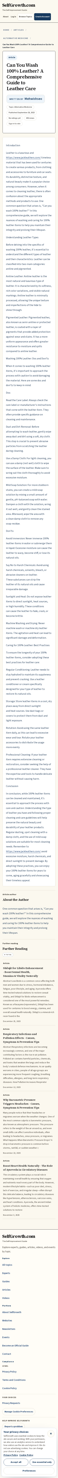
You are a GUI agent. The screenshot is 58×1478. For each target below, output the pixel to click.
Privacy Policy (9, 1371)
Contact (6, 1354)
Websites (7, 1320)
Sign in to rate (14, 123)
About (6, 16)
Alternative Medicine (15, 38)
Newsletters (8, 1329)
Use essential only (42, 1462)
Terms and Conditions (14, 1380)
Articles (19, 30)
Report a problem (14, 1426)
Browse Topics (25, 16)
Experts (6, 1273)
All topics (7, 1265)
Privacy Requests (11, 1403)
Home (6, 30)
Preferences (29, 1470)
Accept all (16, 1462)
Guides (6, 1281)
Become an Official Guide (15, 1345)
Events (6, 1337)
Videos (6, 1298)
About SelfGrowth (11, 1312)
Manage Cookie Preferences (19, 1411)
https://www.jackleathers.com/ (23, 157)
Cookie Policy (9, 1388)
